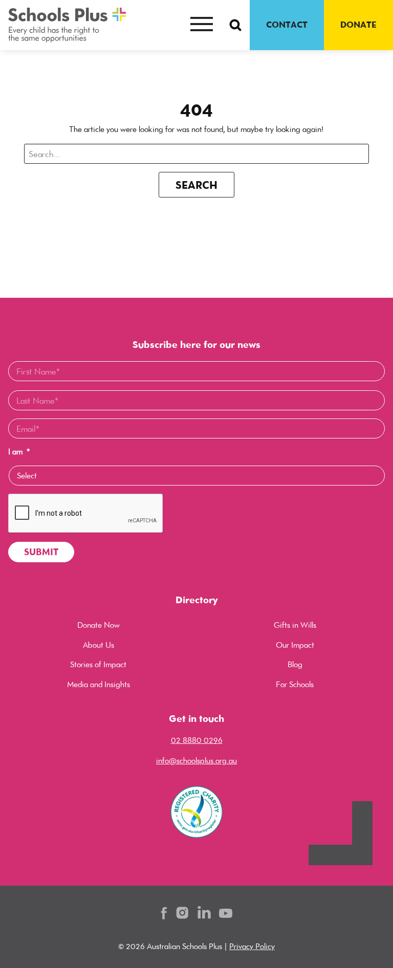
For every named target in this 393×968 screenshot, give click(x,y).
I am (19, 452)
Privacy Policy (252, 946)
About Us (98, 645)
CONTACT (287, 24)
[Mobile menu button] (201, 25)
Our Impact (295, 645)
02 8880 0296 (197, 740)
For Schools (295, 684)
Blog (295, 664)
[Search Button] (235, 25)
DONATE (358, 24)
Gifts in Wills (295, 625)
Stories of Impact (98, 664)
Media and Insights (98, 684)
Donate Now (98, 625)
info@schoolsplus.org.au (196, 760)
